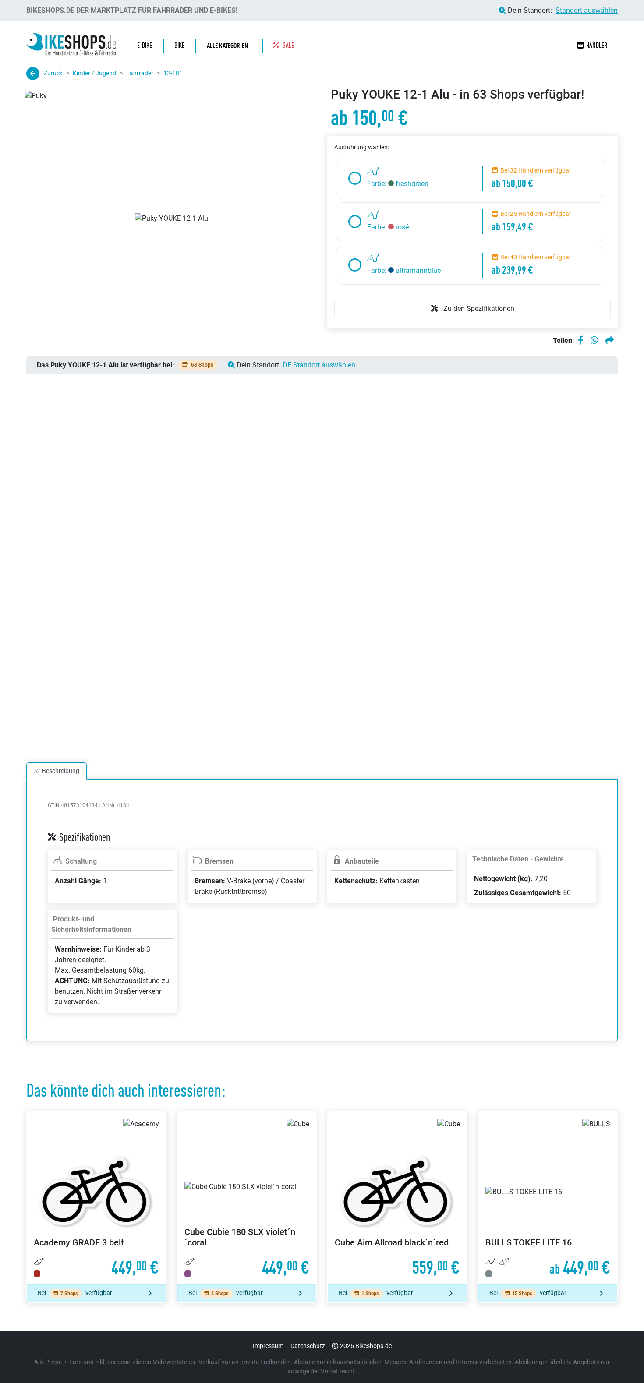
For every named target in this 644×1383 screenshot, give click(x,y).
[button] (229, 46)
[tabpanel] (322, 920)
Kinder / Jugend (94, 73)
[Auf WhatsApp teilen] (594, 340)
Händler (596, 45)
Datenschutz (307, 1345)
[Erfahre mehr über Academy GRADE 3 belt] (96, 1198)
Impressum (268, 1345)
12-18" (172, 73)
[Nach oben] (620, 1359)
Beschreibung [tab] (60, 770)
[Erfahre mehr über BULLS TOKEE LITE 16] (548, 1198)
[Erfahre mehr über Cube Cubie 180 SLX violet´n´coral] (247, 1198)
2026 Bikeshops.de (366, 1345)
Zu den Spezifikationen (478, 308)
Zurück (53, 73)
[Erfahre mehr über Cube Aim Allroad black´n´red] (397, 1198)
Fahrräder (139, 73)
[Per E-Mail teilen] (610, 340)
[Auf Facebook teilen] (580, 340)
